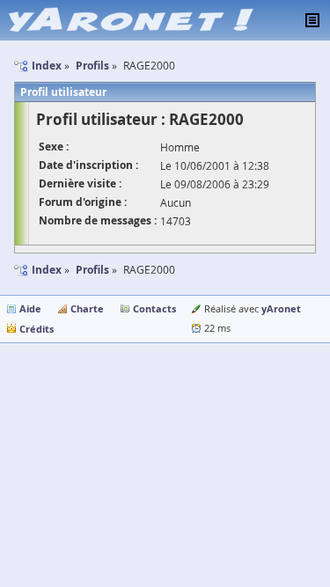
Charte (87, 308)
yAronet (281, 308)
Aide (30, 308)
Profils (92, 269)
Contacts (154, 308)
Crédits (36, 328)
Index (47, 269)
